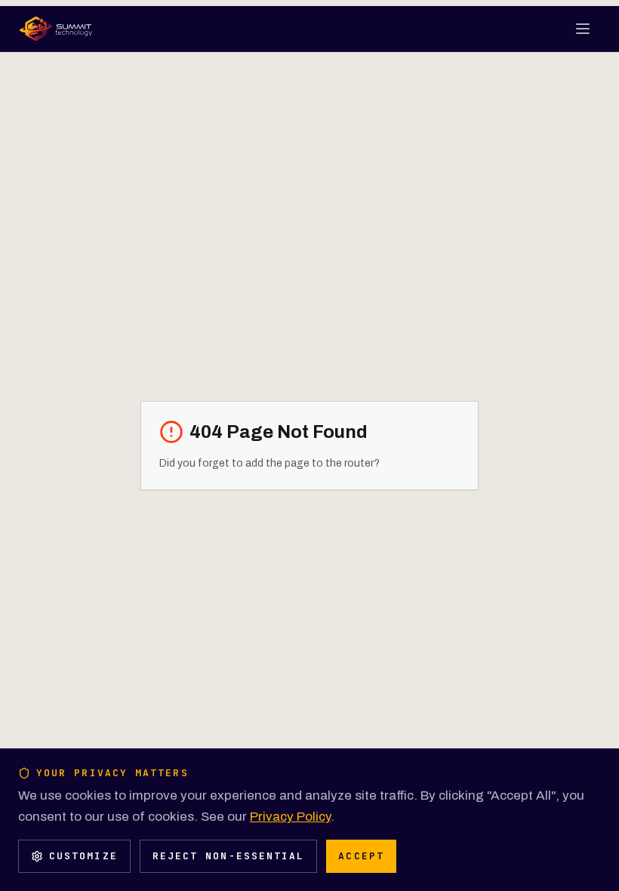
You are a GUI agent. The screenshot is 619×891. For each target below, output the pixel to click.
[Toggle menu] (584, 28)
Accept (360, 855)
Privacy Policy (290, 816)
